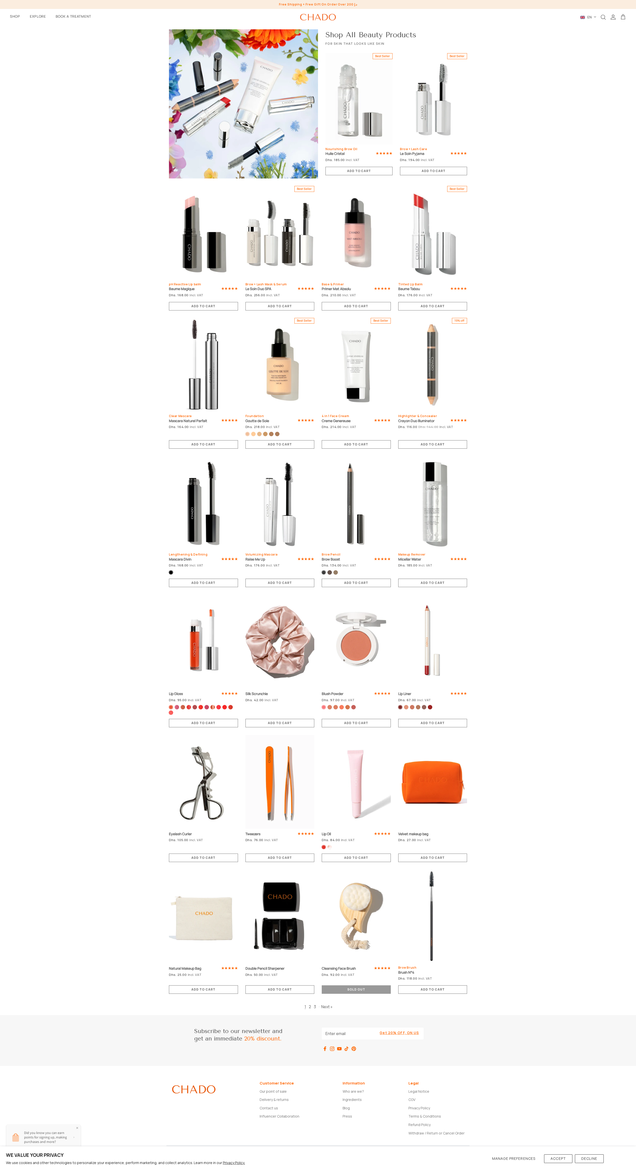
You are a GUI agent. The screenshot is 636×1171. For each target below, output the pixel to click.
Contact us (269, 1108)
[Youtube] (339, 1048)
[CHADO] (318, 17)
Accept (558, 1158)
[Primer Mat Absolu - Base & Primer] (356, 233)
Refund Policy (419, 1124)
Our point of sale (273, 1091)
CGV (411, 1099)
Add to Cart (359, 171)
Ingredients (352, 1099)
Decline (589, 1158)
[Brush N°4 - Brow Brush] (432, 916)
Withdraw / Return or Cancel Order (436, 1133)
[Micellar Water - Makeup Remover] (432, 503)
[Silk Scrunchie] (280, 642)
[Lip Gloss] (203, 642)
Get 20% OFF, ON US (399, 1032)
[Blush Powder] (356, 642)
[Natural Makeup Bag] (203, 916)
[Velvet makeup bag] (432, 782)
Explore (38, 16)
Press (347, 1116)
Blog (346, 1108)
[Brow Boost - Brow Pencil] (356, 503)
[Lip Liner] (432, 642)
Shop (15, 16)
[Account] (613, 17)
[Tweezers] (280, 782)
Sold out (356, 989)
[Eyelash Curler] (203, 782)
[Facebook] (325, 1048)
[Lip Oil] (356, 782)
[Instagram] (332, 1048)
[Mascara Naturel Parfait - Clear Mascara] (203, 365)
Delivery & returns (274, 1099)
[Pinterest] (354, 1048)
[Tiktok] (346, 1048)
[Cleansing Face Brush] (356, 916)
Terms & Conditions (424, 1116)
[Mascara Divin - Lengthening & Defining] (203, 503)
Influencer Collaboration (279, 1116)
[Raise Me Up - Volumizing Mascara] (280, 503)
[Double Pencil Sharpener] (280, 916)
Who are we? (353, 1091)
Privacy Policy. (234, 1162)
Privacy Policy (419, 1108)
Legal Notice (418, 1091)
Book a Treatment (73, 16)
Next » (327, 1006)
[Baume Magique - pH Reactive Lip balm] (203, 233)
